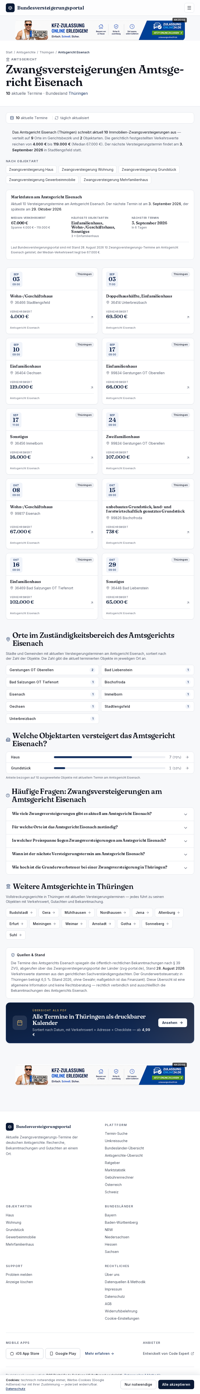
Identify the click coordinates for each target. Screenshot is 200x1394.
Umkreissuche (116, 1141)
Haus (10, 1215)
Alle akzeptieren (176, 1384)
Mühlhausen (75, 912)
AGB (108, 1304)
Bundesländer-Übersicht (124, 1148)
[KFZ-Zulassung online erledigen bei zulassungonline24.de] (100, 30)
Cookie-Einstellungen (122, 1318)
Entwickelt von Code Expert (166, 1353)
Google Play (65, 1353)
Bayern (110, 1215)
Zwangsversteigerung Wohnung (87, 169)
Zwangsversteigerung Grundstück (149, 169)
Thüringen (47, 52)
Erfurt (14, 924)
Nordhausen (110, 912)
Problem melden (19, 1274)
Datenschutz (115, 1296)
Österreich (113, 1185)
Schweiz (112, 1192)
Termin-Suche (116, 1133)
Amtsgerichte (26, 52)
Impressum (113, 1289)
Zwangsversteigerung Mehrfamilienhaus (116, 180)
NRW (109, 1230)
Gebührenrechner (119, 1177)
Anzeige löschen (19, 1282)
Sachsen (112, 1252)
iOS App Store (27, 1353)
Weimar (71, 924)
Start (9, 52)
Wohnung (13, 1222)
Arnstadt (99, 924)
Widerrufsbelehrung (121, 1311)
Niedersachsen (117, 1237)
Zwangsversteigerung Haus (31, 169)
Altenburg (167, 912)
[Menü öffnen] (189, 8)
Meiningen (42, 924)
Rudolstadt (19, 912)
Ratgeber (112, 1163)
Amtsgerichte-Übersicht (124, 1155)
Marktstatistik (115, 1170)
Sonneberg (154, 924)
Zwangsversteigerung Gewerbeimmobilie (42, 180)
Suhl (13, 935)
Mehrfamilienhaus (20, 1244)
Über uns (112, 1274)
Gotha (126, 924)
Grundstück (15, 1230)
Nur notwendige (138, 1384)
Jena (140, 912)
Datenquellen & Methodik (125, 1282)
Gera (46, 912)
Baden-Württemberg (121, 1222)
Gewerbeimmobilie (21, 1237)
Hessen (111, 1244)
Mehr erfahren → (99, 1353)
